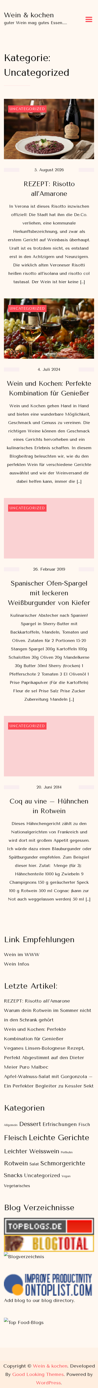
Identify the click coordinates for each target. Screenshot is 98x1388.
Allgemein (11, 1125)
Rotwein (16, 1163)
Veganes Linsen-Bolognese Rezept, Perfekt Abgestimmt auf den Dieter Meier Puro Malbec (44, 1057)
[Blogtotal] (49, 1239)
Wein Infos (16, 964)
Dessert (30, 1124)
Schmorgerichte (63, 1163)
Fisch (84, 1124)
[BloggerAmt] (24, 1257)
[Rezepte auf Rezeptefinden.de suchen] (24, 1322)
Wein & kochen (29, 15)
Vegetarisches (17, 1186)
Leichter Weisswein (31, 1151)
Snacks (13, 1175)
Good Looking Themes (38, 1374)
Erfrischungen (60, 1124)
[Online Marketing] (49, 1279)
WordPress (48, 1383)
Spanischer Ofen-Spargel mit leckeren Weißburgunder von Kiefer (49, 593)
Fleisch (15, 1138)
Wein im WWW (21, 954)
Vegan (66, 1176)
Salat (34, 1164)
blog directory (58, 1300)
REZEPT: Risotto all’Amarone (37, 1001)
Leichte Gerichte (58, 1137)
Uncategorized (27, 109)
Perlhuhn (67, 1152)
